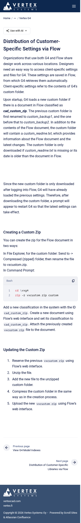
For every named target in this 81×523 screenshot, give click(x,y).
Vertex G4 (25, 18)
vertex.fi (7, 505)
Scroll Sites (70, 512)
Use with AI (16, 30)
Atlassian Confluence (18, 517)
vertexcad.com (12, 501)
